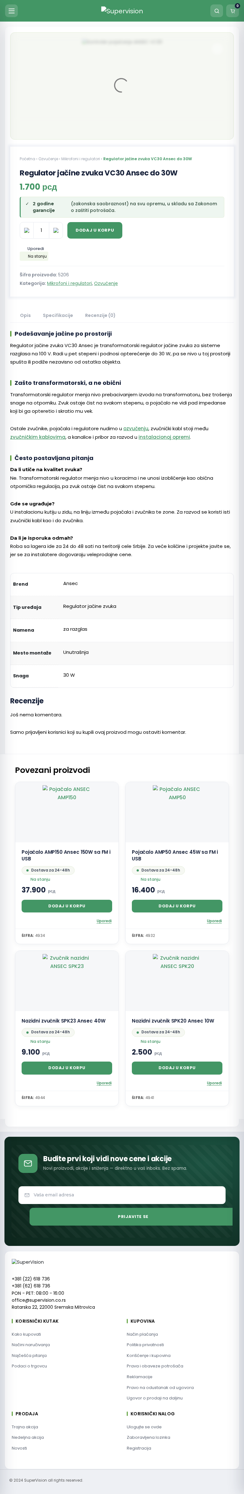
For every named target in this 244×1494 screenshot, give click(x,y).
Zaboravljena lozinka (148, 1437)
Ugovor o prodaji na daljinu (155, 1398)
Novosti (19, 1448)
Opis (25, 315)
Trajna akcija (25, 1427)
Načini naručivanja (31, 1345)
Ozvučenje (48, 158)
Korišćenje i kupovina (149, 1355)
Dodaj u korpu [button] (66, 906)
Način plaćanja (142, 1334)
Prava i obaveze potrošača (155, 1366)
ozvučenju (135, 428)
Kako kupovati (26, 1334)
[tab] (25, 315)
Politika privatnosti (145, 1345)
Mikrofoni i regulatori (80, 158)
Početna (27, 158)
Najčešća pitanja (29, 1355)
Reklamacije (139, 1377)
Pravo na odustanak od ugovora (160, 1388)
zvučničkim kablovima (37, 437)
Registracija (139, 1448)
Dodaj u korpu (95, 230)
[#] (217, 49)
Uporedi (35, 249)
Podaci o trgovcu (29, 1366)
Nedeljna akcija (28, 1437)
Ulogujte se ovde (144, 1427)
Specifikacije (58, 315)
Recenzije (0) (100, 315)
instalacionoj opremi (164, 437)
